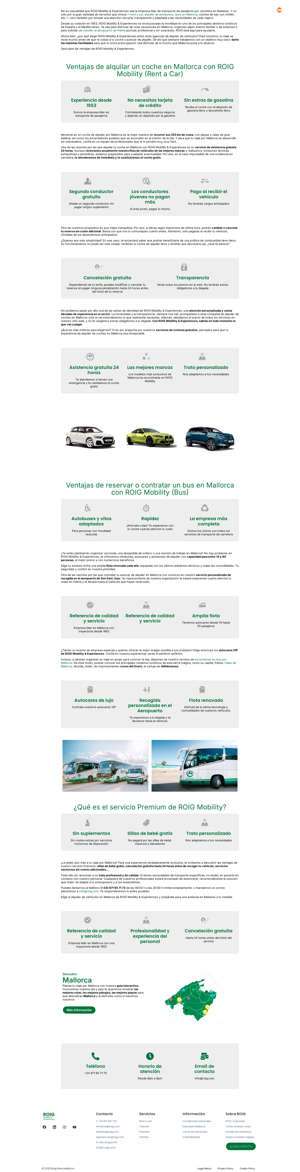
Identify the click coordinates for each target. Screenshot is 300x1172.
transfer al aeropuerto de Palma (104, 30)
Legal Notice (204, 1168)
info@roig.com (88, 891)
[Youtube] (74, 1127)
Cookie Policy (247, 1168)
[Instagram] (64, 1127)
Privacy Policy (225, 1168)
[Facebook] (44, 1127)
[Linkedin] (54, 1127)
